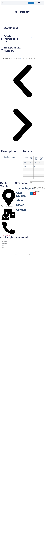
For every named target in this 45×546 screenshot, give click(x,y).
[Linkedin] (31, 193)
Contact (21, 209)
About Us (22, 200)
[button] (22, 81)
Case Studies (21, 194)
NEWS (20, 205)
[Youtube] (34, 193)
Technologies (23, 188)
